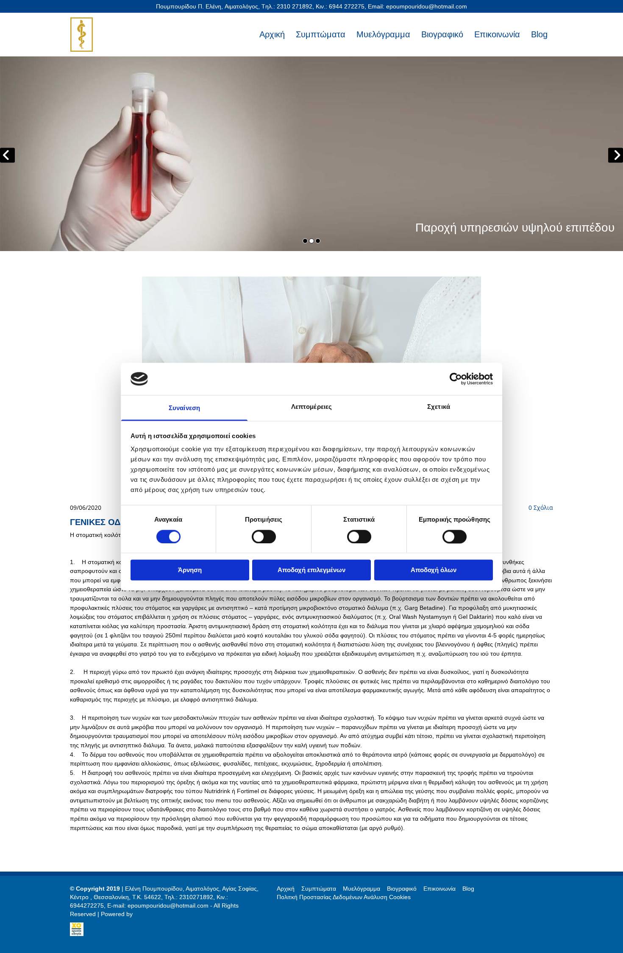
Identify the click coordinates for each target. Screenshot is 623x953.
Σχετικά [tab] (438, 407)
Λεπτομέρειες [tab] (311, 407)
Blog (539, 34)
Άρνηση (190, 570)
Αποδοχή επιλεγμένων (311, 570)
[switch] (264, 536)
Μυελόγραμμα (383, 34)
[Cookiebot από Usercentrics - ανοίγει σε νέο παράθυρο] (456, 378)
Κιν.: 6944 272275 (340, 6)
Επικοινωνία (497, 34)
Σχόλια (540, 507)
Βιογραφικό (442, 34)
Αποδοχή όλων (433, 570)
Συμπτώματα (320, 34)
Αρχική (272, 34)
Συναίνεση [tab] (184, 408)
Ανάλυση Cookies (387, 897)
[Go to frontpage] (105, 34)
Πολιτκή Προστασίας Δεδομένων (319, 897)
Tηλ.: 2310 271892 (286, 6)
